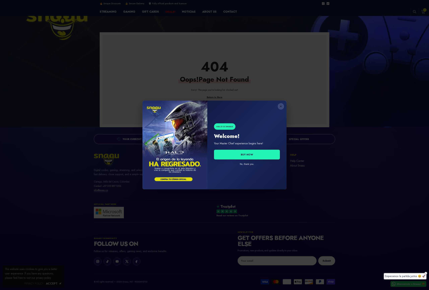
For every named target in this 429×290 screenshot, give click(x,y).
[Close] (281, 106)
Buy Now (247, 154)
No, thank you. (247, 164)
